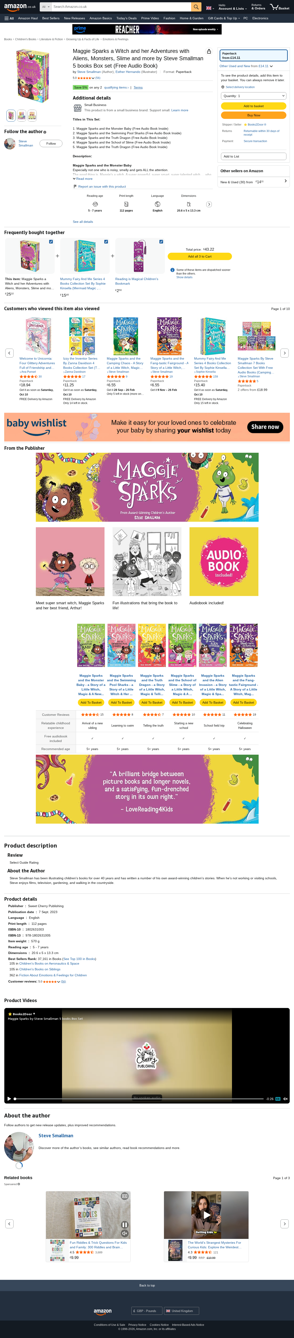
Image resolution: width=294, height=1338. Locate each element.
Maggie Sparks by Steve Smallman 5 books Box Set (45, 1018)
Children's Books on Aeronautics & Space (49, 963)
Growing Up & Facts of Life (82, 39)
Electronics (260, 18)
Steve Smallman (89, 72)
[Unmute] (285, 1099)
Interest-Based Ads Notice (188, 1325)
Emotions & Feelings (115, 39)
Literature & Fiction (51, 39)
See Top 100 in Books (79, 959)
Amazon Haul (28, 18)
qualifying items (115, 87)
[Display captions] (125, 1196)
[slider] (139, 1098)
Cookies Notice (159, 1325)
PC (245, 18)
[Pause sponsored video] (125, 1225)
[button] (9, 18)
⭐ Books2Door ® (255, 124)
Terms (138, 87)
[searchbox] (121, 7)
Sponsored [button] (10, 1184)
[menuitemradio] (277, 1099)
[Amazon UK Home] (102, 1312)
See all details (83, 221)
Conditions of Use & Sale (109, 1325)
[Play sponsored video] (206, 1215)
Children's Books (25, 39)
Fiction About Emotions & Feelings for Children (53, 975)
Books (8, 39)
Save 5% (80, 87)
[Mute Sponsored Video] (125, 1233)
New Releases (74, 18)
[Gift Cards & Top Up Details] (239, 18)
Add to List (231, 156)
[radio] (254, 55)
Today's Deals (126, 18)
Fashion (169, 18)
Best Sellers (50, 18)
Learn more (179, 110)
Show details (184, 277)
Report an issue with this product (102, 186)
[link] (85, 256)
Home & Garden (192, 18)
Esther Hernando (128, 72)
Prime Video (150, 18)
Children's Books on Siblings (39, 969)
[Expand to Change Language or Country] (213, 8)
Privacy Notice (137, 1325)
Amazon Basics (101, 18)
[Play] (8, 1099)
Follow (51, 143)
